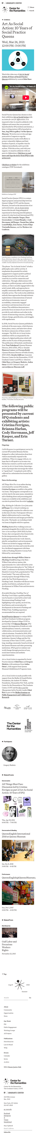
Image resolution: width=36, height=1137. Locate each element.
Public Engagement (10, 1027)
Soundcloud (8, 1122)
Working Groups (9, 1030)
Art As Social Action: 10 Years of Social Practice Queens (15, 76)
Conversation (6, 781)
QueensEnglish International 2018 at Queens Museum (16, 835)
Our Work (7, 1021)
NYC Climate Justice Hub (12, 1067)
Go (30, 998)
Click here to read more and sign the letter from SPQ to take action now (18, 155)
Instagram (7, 1115)
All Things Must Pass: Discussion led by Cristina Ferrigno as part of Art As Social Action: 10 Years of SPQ (17, 788)
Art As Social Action (22, 208)
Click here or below (9, 165)
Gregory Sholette (9, 765)
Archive (6, 1062)
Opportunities (8, 1013)
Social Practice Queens (10, 616)
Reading (14, 830)
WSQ (5, 1048)
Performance (6, 874)
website (30, 501)
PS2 (5, 1024)
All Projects (8, 1033)
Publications (8, 1038)
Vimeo (6, 1120)
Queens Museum (20, 624)
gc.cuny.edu (8, 1109)
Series (6, 1059)
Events (6, 1053)
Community (8, 1010)
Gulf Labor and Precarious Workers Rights (9, 946)
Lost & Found (8, 1045)
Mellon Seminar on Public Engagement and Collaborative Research (16, 694)
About (6, 1007)
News (5, 1016)
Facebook (7, 1113)
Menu (32, 7)
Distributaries (6, 926)
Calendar (7, 1056)
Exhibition (7, 20)
